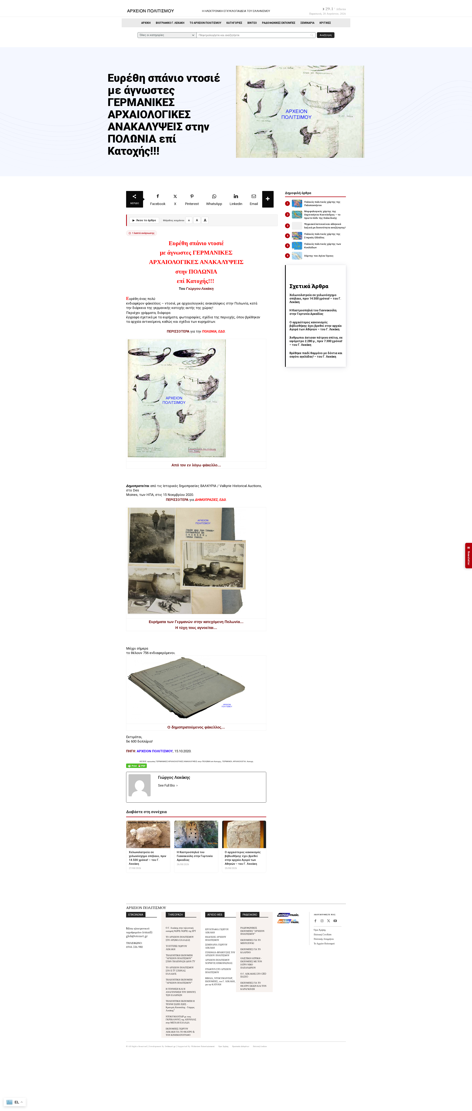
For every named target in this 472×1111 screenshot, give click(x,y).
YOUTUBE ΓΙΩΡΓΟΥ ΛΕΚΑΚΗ (176, 947)
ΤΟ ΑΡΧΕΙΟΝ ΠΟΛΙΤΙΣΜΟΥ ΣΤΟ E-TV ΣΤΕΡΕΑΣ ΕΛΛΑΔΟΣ (180, 970)
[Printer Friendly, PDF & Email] (136, 768)
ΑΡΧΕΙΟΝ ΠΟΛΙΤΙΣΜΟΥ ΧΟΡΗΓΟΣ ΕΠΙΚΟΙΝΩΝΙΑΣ (218, 961)
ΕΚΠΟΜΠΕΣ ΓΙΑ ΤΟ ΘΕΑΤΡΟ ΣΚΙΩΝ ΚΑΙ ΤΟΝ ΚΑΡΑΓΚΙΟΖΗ (253, 985)
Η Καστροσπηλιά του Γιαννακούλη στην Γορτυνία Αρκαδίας (312, 312)
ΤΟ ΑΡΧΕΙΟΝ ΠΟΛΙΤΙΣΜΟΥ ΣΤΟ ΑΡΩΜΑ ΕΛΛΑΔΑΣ (180, 938)
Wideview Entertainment (203, 1046)
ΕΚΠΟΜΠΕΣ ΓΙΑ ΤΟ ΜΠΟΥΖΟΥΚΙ (250, 941)
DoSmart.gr (170, 1046)
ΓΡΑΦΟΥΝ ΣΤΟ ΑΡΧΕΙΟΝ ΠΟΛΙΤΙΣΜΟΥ (218, 970)
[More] (268, 199)
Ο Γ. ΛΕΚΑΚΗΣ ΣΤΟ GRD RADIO (253, 975)
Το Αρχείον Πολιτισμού (324, 943)
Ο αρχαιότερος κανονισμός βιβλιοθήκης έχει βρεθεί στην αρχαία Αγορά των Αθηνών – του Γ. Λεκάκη (315, 326)
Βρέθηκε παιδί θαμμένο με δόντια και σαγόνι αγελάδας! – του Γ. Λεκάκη (315, 354)
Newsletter (468, 555)
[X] (328, 921)
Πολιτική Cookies (322, 934)
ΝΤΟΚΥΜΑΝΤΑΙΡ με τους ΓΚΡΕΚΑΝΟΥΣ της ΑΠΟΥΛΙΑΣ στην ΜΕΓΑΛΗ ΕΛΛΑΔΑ (181, 1019)
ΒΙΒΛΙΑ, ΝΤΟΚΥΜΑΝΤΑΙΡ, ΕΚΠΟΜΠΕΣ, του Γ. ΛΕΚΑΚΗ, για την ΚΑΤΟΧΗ (220, 981)
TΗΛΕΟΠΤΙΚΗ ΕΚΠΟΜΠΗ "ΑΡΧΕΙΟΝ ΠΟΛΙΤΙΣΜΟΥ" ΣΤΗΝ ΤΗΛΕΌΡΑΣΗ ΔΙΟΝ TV (180, 958)
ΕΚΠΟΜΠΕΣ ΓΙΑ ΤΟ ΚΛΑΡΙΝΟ (250, 950)
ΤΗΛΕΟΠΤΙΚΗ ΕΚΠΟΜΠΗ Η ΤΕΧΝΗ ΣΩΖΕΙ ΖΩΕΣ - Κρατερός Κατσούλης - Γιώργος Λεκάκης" (180, 1005)
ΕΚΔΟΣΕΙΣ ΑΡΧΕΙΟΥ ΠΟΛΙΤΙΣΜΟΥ (215, 938)
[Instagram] (322, 921)
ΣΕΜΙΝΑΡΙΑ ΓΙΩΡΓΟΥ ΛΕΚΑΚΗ (216, 946)
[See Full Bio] (177, 785)
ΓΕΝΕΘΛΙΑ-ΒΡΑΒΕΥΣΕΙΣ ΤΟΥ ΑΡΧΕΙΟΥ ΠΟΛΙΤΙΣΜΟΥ (220, 954)
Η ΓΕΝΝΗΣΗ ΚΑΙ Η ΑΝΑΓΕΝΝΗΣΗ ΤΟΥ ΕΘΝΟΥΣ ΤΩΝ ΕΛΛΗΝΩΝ (181, 992)
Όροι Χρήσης (320, 929)
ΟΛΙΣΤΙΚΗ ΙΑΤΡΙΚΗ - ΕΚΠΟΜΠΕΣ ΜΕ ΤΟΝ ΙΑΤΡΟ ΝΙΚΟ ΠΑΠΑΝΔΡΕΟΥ (251, 963)
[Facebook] (315, 921)
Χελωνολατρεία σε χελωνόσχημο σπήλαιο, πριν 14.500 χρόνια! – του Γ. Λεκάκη (315, 298)
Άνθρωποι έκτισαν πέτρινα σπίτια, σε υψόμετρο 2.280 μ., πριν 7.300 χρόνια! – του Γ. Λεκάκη (316, 341)
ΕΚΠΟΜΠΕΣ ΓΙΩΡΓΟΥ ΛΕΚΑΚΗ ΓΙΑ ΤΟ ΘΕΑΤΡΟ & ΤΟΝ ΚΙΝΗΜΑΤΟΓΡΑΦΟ (180, 1031)
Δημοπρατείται (137, 486)
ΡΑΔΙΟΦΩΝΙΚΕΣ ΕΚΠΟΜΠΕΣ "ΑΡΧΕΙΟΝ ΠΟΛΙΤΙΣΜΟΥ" (252, 931)
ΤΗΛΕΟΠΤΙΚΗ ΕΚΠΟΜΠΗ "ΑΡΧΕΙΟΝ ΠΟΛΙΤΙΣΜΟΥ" (179, 981)
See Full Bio (166, 785)
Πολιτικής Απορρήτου (324, 938)
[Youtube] (335, 921)
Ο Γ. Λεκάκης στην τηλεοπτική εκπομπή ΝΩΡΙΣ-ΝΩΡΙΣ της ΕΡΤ (181, 929)
